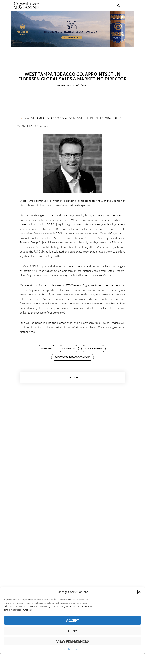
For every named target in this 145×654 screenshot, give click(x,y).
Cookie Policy (70, 649)
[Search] (119, 5)
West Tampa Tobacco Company (72, 357)
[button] (139, 592)
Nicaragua (68, 348)
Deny (72, 631)
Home (20, 118)
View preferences (72, 641)
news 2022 (46, 348)
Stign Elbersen (93, 348)
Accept (72, 620)
